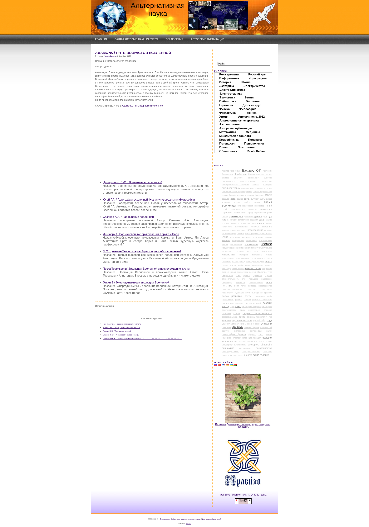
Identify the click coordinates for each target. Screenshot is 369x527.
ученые (248, 324)
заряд (269, 220)
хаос (260, 334)
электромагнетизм (251, 351)
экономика (228, 348)
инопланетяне (229, 230)
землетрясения (248, 223)
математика (228, 254)
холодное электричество (234, 338)
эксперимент (245, 348)
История (225, 82)
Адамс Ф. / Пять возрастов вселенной (133, 53)
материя (243, 255)
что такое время (263, 341)
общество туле (264, 272)
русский (257, 303)
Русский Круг (257, 74)
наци (247, 265)
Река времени (229, 74)
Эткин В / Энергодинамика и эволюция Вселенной (136, 282)
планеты (240, 282)
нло (263, 268)
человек (267, 337)
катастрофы (251, 233)
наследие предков (255, 261)
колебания (251, 240)
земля (260, 223)
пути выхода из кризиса (258, 293)
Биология (253, 101)
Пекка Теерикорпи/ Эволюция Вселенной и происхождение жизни (146, 268)
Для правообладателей (211, 519)
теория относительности (257, 313)
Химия (224, 116)
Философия (247, 109)
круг (256, 248)
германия (227, 212)
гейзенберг (247, 206)
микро (269, 255)
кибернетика (238, 240)
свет (238, 306)
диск (265, 216)
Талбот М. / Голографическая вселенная (121, 327)
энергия (248, 355)
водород (255, 198)
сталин (237, 313)
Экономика (227, 97)
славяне (268, 310)
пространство (265, 286)
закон (262, 219)
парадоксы (266, 279)
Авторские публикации (207, 39)
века (233, 198)
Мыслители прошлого (235, 135)
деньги (258, 216)
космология (251, 244)
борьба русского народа (241, 195)
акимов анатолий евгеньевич (240, 178)
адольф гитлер (264, 174)
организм (257, 275)
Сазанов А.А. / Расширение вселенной (128, 216)
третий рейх (259, 320)
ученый (256, 324)
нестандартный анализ (233, 268)
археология (260, 188)
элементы (227, 355)
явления (264, 355)
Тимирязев (227, 174)
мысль (235, 261)
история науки (229, 233)
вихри (240, 198)
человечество (229, 341)
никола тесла (253, 268)
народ (242, 261)
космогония (236, 244)
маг (256, 251)
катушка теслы (264, 233)
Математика (227, 132)
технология (261, 317)
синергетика (254, 310)
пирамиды (227, 282)
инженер (267, 226)
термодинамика (229, 317)
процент (252, 289)
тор (270, 317)
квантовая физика (262, 237)
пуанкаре (239, 293)
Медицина (253, 132)
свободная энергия (251, 306)
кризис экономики (245, 248)
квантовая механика (240, 237)
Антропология (229, 124)
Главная (101, 39)
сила (242, 310)
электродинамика (230, 351)
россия (247, 299)
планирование (256, 282)
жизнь (225, 219)
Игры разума (257, 78)
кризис (232, 248)
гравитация (236, 216)
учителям (266, 323)
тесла (242, 317)
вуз (239, 206)
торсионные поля (242, 320)
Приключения (254, 143)
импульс (255, 227)
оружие (268, 275)
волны (257, 202)
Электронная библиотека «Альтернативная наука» (180, 519)
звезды (225, 223)
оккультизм (227, 275)
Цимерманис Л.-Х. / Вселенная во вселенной (132, 182)
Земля (249, 97)
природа (252, 286)
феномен (226, 327)
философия (239, 331)
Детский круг (252, 105)
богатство (258, 191)
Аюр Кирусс (235, 171)
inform (188, 524)
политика (227, 285)
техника (251, 317)
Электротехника (230, 93)
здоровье (234, 223)
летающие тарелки (233, 251)
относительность (230, 279)
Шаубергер (240, 174)
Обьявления (174, 39)
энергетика (237, 355)
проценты (267, 289)
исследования (255, 230)
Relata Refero (256, 151)
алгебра (268, 178)
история (268, 230)
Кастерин (267, 171)
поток (243, 286)
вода (246, 198)
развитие (236, 296)
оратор (247, 275)
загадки (233, 220)
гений (269, 205)
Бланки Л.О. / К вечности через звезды (121, 335)
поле (269, 282)
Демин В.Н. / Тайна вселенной (117, 331)
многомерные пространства (250, 258)
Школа (245, 82)
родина (238, 299)
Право (223, 147)
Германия (226, 105)
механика (257, 255)
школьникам (240, 345)
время (268, 201)
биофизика (246, 191)
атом (269, 188)
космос (266, 244)
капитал (240, 233)
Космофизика (110, 56)
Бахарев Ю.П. (252, 170)
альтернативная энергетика (256, 181)
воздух (237, 202)
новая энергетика (239, 272)
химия (269, 334)
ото (243, 279)
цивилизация (254, 338)
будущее (259, 195)
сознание (226, 313)
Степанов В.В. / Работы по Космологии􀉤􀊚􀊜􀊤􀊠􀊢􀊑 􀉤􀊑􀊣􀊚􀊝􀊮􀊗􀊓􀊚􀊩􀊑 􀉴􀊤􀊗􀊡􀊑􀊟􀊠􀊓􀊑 (142, 338)
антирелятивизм (231, 188)
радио (225, 296)
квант (225, 237)
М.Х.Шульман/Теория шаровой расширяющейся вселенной (142, 251)
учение (240, 324)
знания (268, 223)
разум (248, 296)
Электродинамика (232, 89)
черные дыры (246, 341)
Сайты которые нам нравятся (136, 39)
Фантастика (227, 112)
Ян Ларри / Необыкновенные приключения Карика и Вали (141, 234)
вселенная (229, 205)
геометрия (266, 209)
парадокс (253, 279)
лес (270, 248)
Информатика (229, 78)
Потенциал (227, 143)
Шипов (251, 174)
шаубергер (227, 345)
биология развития (231, 191)
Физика (224, 109)
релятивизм (228, 299)
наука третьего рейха (233, 265)
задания (254, 220)
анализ (255, 184)
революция (259, 296)
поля (236, 286)
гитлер (225, 216)
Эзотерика (226, 86)
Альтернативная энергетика (239, 120)
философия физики (234, 334)
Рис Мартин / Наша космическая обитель (122, 324)
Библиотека (227, 101)
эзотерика (253, 344)
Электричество (254, 86)
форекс (252, 334)
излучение (227, 227)
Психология (246, 147)
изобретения (241, 227)
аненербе (267, 184)
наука (268, 261)
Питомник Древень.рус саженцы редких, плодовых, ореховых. (243, 425)
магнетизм (267, 251)
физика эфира (251, 327)
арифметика (247, 188)
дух (270, 216)
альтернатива (228, 181)
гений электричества (233, 209)
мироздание (228, 258)
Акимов (225, 171)
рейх (269, 296)
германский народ (243, 212)
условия (226, 324)
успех (234, 324)
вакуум (268, 195)
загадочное (243, 220)
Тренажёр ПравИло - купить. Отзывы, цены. (243, 494)
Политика (255, 139)
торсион (226, 320)
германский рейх (263, 212)
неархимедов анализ (261, 265)
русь (232, 306)
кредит (225, 248)
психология (227, 293)
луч (249, 251)
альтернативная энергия (235, 184)
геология (252, 209)
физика (237, 327)
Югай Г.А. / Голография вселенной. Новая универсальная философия (149, 199)
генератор (259, 206)
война (247, 202)
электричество (264, 348)
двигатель (248, 216)
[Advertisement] (156, 150)
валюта (225, 198)
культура (263, 248)
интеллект (241, 230)
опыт (238, 275)
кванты (226, 240)
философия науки (261, 331)
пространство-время (232, 289)
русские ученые (243, 303)
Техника (250, 112)
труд (269, 320)
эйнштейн (266, 344)
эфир (256, 355)
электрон (267, 351)
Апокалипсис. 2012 (251, 116)
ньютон (252, 272)
